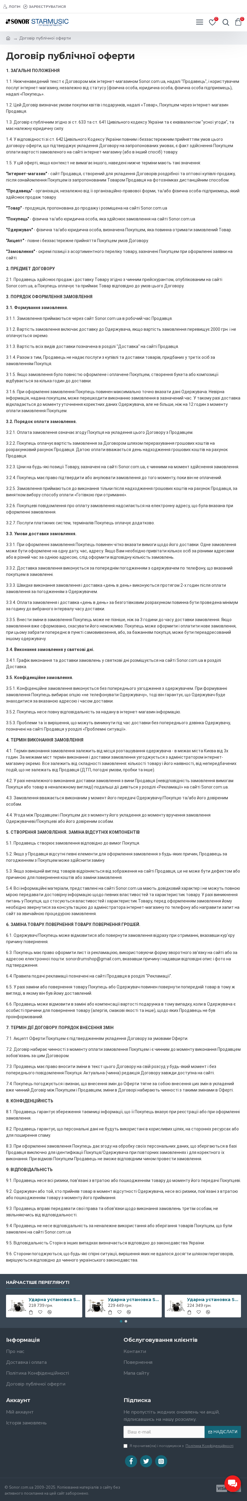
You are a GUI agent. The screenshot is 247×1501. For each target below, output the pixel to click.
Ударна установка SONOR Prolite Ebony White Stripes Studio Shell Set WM (213, 1299)
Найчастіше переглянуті (37, 1282)
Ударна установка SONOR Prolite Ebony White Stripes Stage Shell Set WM (133, 1299)
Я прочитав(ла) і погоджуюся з (181, 1445)
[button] (121, 1321)
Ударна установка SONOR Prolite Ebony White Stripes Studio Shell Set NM (54, 1299)
